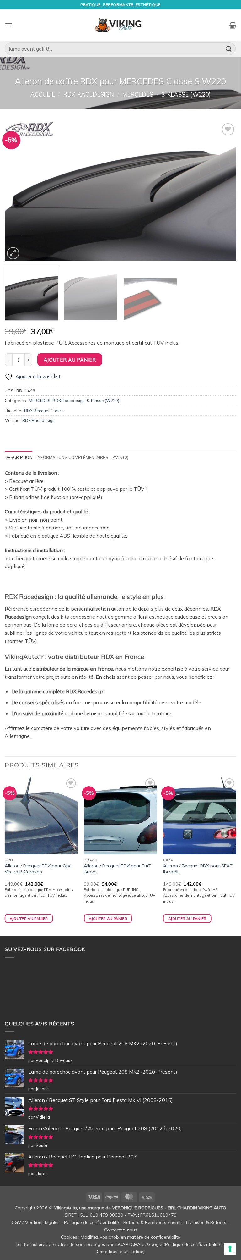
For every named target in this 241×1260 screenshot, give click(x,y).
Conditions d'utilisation (120, 1251)
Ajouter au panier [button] (29, 918)
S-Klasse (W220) (186, 94)
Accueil (42, 94)
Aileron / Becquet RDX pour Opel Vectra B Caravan (38, 869)
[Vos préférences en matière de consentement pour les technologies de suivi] (230, 1249)
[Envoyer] (228, 48)
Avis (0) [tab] (120, 457)
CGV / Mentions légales (36, 1222)
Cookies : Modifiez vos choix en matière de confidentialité (120, 1237)
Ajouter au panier (70, 359)
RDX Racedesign (88, 94)
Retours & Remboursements (152, 1222)
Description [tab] (18, 457)
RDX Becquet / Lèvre (44, 410)
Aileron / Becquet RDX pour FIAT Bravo (117, 869)
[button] (8, 25)
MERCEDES (137, 94)
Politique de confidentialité (91, 1222)
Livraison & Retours (206, 1222)
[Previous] (17, 191)
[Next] (223, 191)
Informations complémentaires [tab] (72, 457)
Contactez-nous (120, 1230)
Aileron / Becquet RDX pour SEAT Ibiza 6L (198, 869)
